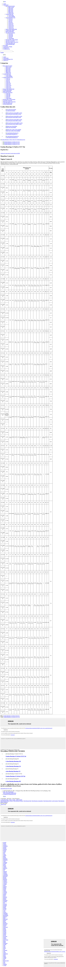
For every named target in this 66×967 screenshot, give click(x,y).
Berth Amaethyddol (10, 31)
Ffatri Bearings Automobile (37, 800)
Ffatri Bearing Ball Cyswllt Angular (50, 800)
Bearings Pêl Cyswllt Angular (12, 39)
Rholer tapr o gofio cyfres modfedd (13, 130)
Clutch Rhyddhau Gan (10, 43)
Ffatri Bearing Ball (27, 800)
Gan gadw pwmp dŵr (10, 40)
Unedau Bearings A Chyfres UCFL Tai (11, 715)
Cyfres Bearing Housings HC (13, 781)
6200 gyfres (10, 8)
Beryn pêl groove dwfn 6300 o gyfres (13, 120)
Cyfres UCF (10, 24)
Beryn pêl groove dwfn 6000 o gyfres (13, 114)
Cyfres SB (10, 22)
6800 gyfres (10, 10)
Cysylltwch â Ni (6, 49)
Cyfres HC (10, 20)
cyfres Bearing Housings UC (11, 134)
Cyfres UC (10, 18)
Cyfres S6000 (11, 38)
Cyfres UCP (10, 23)
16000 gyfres (11, 13)
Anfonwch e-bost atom (5, 153)
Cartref (4, 3)
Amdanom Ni (6, 47)
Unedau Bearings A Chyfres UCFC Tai (12, 717)
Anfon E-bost (3, 804)
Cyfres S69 (10, 36)
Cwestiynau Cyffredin (7, 46)
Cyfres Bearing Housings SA (12, 137)
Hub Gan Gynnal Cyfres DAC (12, 42)
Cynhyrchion (5, 4)
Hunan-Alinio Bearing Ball (11, 29)
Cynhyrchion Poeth (4, 799)
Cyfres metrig (11, 15)
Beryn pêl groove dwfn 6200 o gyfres (13, 117)
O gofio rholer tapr (9, 14)
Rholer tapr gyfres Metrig (11, 127)
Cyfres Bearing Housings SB (13, 761)
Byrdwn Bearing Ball (10, 44)
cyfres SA (10, 21)
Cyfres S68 (10, 35)
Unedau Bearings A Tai (10, 17)
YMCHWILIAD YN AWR (6, 788)
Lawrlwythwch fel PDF (15, 153)
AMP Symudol (19, 799)
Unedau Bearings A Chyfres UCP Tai (15, 776)
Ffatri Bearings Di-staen (18, 800)
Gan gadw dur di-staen (10, 32)
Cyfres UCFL (11, 25)
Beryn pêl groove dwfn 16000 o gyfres (14, 124)
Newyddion (5, 45)
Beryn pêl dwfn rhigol (10, 6)
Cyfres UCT (10, 26)
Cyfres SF (10, 37)
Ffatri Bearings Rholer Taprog (7, 800)
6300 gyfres (10, 9)
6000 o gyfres (11, 7)
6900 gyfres (10, 11)
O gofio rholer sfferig (10, 30)
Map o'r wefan (12, 799)
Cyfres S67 (10, 33)
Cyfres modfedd (11, 16)
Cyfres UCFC (11, 28)
